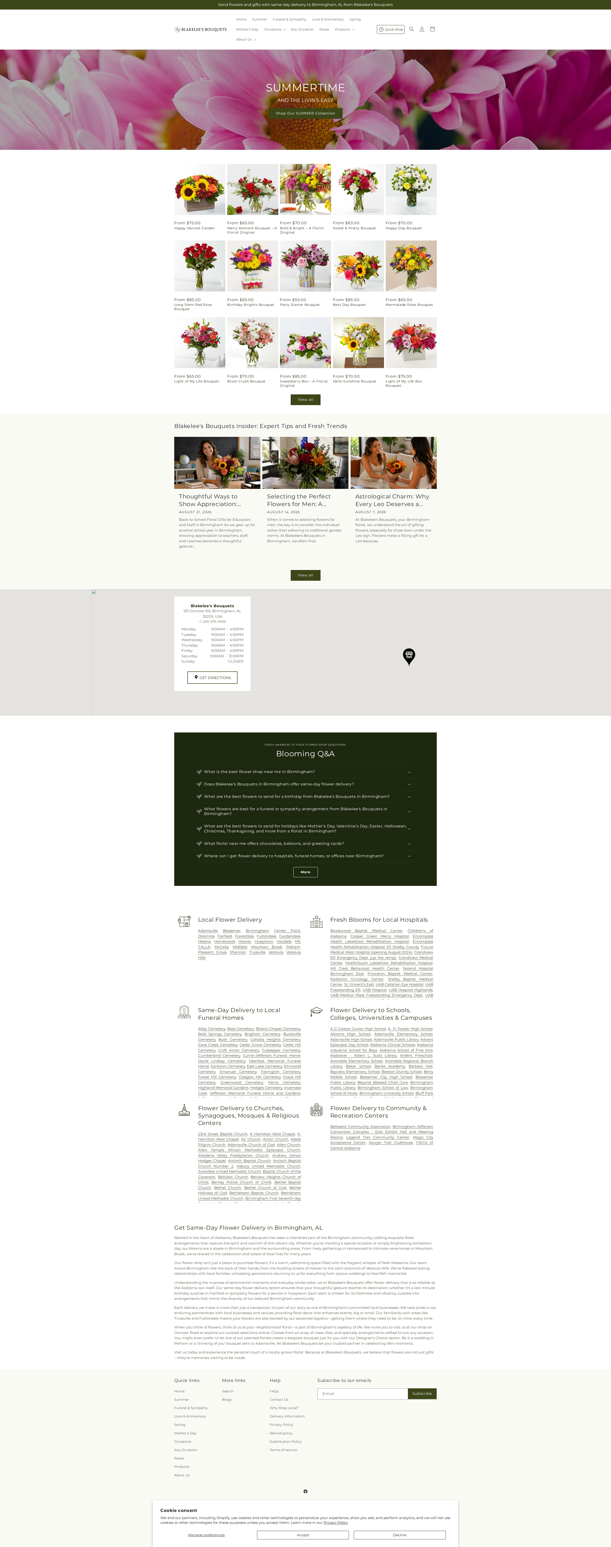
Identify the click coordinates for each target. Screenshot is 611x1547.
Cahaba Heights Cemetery (275, 1039)
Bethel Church (227, 1187)
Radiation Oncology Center (357, 979)
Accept (303, 1535)
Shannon (238, 952)
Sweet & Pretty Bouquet (354, 228)
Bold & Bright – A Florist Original (302, 230)
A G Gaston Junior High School (358, 1028)
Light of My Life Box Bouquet (404, 383)
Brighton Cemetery (262, 1034)
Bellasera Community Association (360, 1126)
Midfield (240, 947)
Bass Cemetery (240, 1028)
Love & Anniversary (190, 1416)
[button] (274, 29)
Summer (181, 1399)
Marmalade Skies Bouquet (409, 305)
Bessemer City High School (386, 1077)
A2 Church (251, 1139)
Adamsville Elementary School (403, 1034)
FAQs (274, 1391)
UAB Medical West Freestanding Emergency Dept (376, 995)
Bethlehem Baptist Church (254, 1193)
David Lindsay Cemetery (221, 1061)
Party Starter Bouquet (300, 305)
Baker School (358, 1066)
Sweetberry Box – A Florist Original (304, 383)
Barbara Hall (420, 1066)
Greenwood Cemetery (242, 1082)
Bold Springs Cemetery (220, 1034)
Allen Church (288, 1144)
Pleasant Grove (212, 952)
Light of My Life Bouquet (196, 381)
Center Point (287, 930)
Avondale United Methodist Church (229, 1171)
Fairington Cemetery (280, 1071)
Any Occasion (185, 1450)
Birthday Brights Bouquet (250, 305)
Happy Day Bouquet (404, 228)
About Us (182, 1475)
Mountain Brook (266, 947)
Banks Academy (389, 1066)
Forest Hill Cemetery (217, 1077)
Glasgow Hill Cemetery (260, 1077)
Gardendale (289, 936)
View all (305, 399)
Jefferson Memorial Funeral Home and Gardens (255, 1093)
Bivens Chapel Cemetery (278, 1028)
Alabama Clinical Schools (392, 1044)
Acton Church (275, 1139)
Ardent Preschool (416, 1055)
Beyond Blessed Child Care (383, 1082)
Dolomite (206, 936)
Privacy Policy (336, 1522)
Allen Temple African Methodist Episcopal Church (249, 1150)
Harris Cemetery (284, 1082)
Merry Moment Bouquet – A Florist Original (252, 230)
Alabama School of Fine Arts (405, 1050)
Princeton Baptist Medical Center (400, 973)
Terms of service (283, 1450)
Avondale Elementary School (356, 1061)
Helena (204, 941)
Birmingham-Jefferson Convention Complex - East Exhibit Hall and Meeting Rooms (381, 1131)
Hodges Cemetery (266, 1087)
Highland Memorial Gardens (223, 1087)
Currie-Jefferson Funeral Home (271, 1055)
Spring (179, 1424)
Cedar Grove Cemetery (260, 1044)
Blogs (227, 1399)
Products (182, 1466)
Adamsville (208, 930)
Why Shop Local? (284, 1408)
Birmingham (257, 930)
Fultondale (266, 936)
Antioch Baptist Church (249, 1160)
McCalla (222, 947)
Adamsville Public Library (396, 1039)
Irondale (284, 941)
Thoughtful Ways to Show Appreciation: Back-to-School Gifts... (211, 500)
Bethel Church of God (265, 1187)
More (306, 872)
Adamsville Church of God (251, 1144)
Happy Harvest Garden (194, 228)
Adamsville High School (351, 1039)
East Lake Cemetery (264, 1066)
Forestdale (244, 936)
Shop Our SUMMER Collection (305, 113)
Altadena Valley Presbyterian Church (233, 1155)
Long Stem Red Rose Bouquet (193, 307)
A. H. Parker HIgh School (410, 1028)
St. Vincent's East (359, 984)
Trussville (257, 952)
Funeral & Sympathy (191, 1408)
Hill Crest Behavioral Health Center (365, 968)
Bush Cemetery (232, 1039)
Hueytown (264, 941)
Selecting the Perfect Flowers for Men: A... (299, 500)
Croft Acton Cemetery (238, 1050)
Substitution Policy (286, 1441)
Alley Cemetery (211, 1028)
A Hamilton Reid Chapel (272, 1134)
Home (179, 1391)
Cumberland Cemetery (219, 1055)
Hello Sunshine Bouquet (354, 381)
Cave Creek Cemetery (218, 1044)
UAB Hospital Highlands (410, 990)
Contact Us (279, 1399)
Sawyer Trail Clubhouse (391, 1142)
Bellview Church (233, 1177)
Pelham (293, 947)
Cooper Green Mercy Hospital (379, 936)
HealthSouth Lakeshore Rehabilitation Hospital (388, 963)
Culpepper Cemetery (281, 1050)
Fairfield (224, 936)
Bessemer (232, 930)
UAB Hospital (375, 990)
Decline (399, 1535)
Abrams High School (350, 1034)
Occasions (182, 1441)
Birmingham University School (386, 1093)
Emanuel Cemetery (238, 1071)
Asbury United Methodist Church (268, 1166)
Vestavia (276, 952)
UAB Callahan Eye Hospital (399, 984)
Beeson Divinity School (402, 1071)
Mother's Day (185, 1433)
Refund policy (281, 1433)
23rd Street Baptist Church (223, 1134)
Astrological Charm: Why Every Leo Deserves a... (392, 500)
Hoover (244, 941)
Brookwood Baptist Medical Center (366, 930)
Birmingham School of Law (383, 1087)
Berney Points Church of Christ (241, 1182)
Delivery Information (287, 1416)
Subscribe (422, 1393)
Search (227, 1391)
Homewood (224, 941)
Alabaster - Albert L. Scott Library (363, 1055)
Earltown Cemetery (228, 1066)
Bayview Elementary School (355, 1071)
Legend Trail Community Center (377, 1137)
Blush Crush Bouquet (246, 381)
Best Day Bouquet (349, 305)
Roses (179, 1458)
